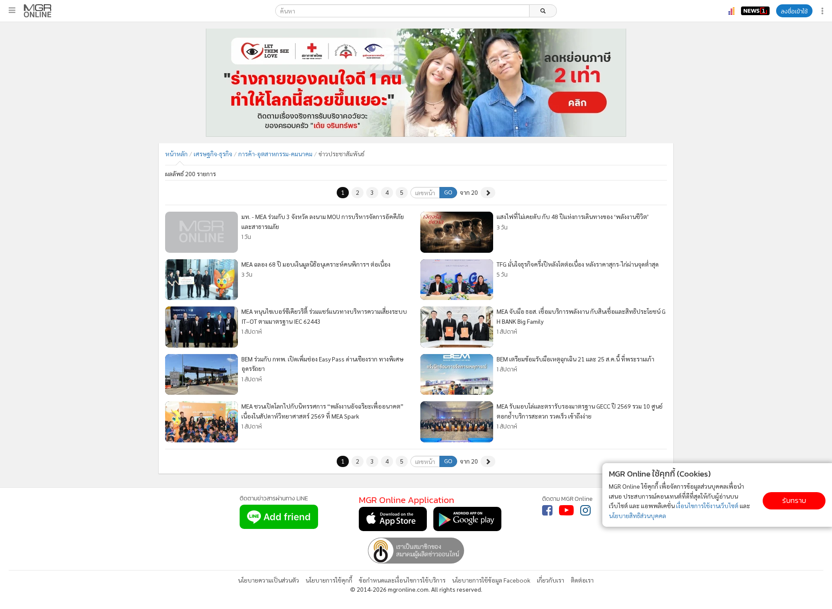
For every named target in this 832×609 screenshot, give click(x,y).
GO (448, 192)
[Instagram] (585, 510)
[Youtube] (566, 510)
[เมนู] (12, 10)
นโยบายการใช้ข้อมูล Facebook (491, 580)
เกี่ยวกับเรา (550, 580)
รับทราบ (794, 500)
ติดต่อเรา (582, 580)
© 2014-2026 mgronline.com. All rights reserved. (416, 589)
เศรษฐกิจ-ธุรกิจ (213, 154)
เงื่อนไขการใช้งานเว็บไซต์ (707, 505)
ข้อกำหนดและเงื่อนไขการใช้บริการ (402, 580)
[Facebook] (547, 510)
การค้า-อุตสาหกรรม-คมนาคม (275, 154)
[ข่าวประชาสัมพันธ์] (37, 10)
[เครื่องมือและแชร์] (823, 11)
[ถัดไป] (488, 192)
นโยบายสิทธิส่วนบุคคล (637, 515)
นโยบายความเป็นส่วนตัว (268, 580)
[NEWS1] (755, 10)
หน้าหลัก (176, 154)
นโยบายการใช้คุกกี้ (329, 580)
